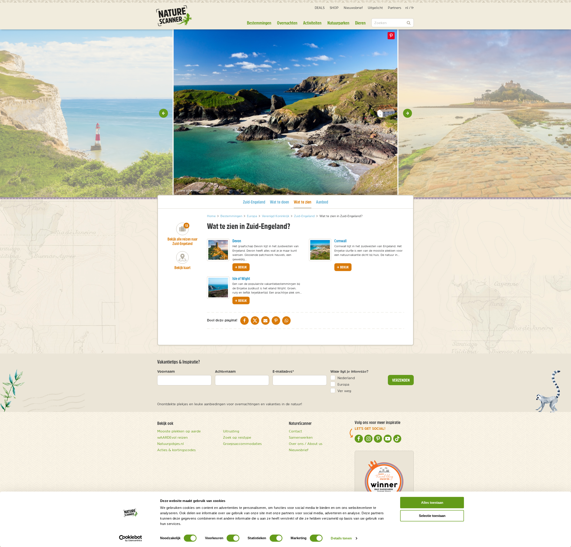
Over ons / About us (305, 443)
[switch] (233, 538)
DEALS (320, 7)
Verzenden (401, 380)
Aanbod (322, 202)
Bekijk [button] (242, 267)
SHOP (334, 7)
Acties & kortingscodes (176, 450)
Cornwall (340, 240)
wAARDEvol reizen (172, 437)
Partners (394, 7)
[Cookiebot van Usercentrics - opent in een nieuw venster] (130, 538)
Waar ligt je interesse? (349, 371)
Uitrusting (231, 431)
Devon (236, 240)
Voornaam (166, 371)
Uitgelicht (375, 7)
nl (406, 7)
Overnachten (287, 23)
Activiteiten (312, 23)
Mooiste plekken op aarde (179, 431)
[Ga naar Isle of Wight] (218, 287)
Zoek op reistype (237, 437)
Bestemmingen (259, 23)
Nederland (346, 378)
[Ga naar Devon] (218, 250)
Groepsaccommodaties (242, 443)
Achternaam (225, 371)
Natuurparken (338, 23)
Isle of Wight (241, 278)
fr (412, 7)
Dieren (360, 23)
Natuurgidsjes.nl (170, 443)
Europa (343, 384)
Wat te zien (302, 202)
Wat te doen (279, 202)
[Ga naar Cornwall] (320, 250)
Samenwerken (301, 437)
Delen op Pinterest (391, 35)
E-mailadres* (283, 371)
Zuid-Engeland (254, 202)
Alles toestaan (432, 502)
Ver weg (344, 391)
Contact (295, 431)
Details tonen (341, 538)
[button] (163, 113)
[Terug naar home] (174, 15)
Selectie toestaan (432, 516)
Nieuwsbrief (353, 7)
